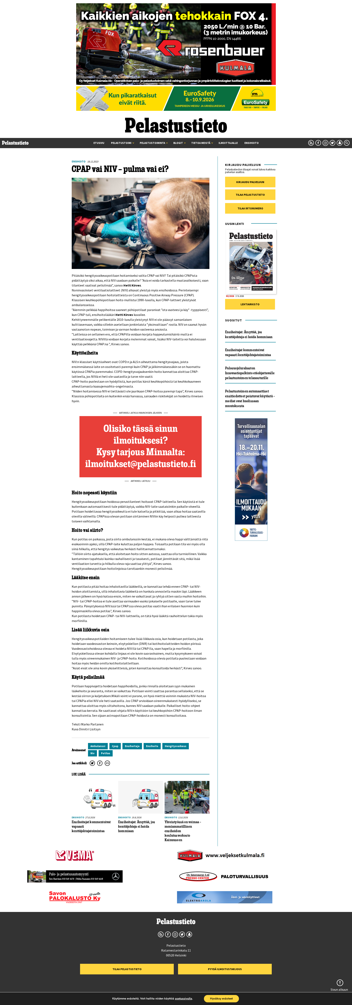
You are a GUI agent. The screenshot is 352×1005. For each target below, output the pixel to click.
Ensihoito (251, 143)
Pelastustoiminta (152, 143)
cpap (115, 746)
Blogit (178, 143)
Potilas (105, 753)
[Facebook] (99, 763)
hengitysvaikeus (175, 746)
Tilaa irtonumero (250, 208)
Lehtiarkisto (250, 304)
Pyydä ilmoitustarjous (225, 969)
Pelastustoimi (121, 143)
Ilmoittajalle (228, 143)
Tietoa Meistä (200, 143)
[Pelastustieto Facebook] (318, 143)
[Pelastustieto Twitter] (332, 143)
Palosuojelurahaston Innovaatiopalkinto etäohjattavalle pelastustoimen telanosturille (250, 373)
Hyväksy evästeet (221, 999)
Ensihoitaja (132, 746)
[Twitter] (92, 763)
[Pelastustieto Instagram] (325, 143)
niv (92, 753)
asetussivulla (183, 999)
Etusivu (99, 143)
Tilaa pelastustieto (250, 195)
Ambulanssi (97, 746)
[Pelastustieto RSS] (311, 143)
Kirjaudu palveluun (250, 182)
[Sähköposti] (107, 763)
